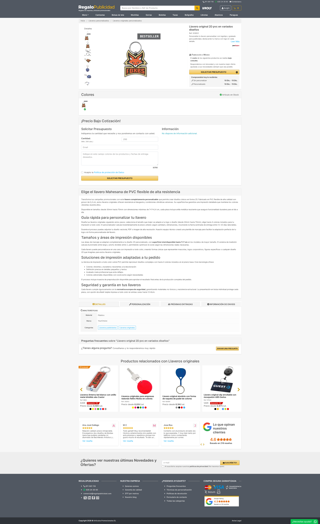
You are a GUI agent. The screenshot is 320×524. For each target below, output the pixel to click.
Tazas (175, 15)
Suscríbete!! (231, 463)
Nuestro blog (130, 497)
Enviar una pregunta (227, 348)
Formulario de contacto (177, 497)
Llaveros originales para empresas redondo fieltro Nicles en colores (137, 397)
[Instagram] (97, 497)
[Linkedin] (89, 497)
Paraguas (234, 15)
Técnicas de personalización (179, 490)
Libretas (204, 15)
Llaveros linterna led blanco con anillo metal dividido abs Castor (98, 395)
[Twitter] (85, 497)
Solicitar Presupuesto (213, 72)
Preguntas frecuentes (176, 486)
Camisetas (100, 15)
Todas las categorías (176, 501)
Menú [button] (84, 15)
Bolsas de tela (118, 15)
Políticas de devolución (177, 493)
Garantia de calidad (133, 490)
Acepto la (104, 172)
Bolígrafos (189, 15)
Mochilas (135, 15)
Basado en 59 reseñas (221, 504)
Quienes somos (132, 486)
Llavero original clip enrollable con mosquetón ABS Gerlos (220, 395)
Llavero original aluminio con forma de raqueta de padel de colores (179, 397)
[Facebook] (93, 497)
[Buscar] (197, 8)
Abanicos (219, 15)
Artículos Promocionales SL (105, 521)
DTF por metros (132, 493)
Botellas (162, 15)
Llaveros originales (127, 328)
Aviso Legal (236, 521)
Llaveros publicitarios (107, 328)
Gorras (149, 15)
